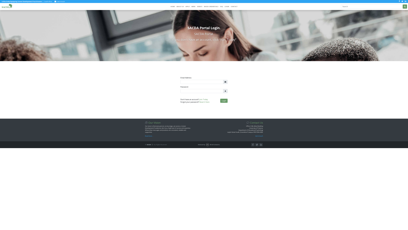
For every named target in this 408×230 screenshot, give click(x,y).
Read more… (149, 136)
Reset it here (204, 102)
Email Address (185, 78)
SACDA (149, 144)
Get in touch (259, 136)
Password (184, 87)
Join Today (203, 99)
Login (224, 101)
